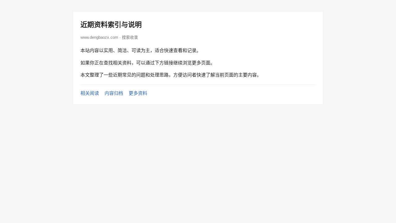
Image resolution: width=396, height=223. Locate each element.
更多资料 (138, 93)
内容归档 (114, 93)
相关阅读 (89, 93)
